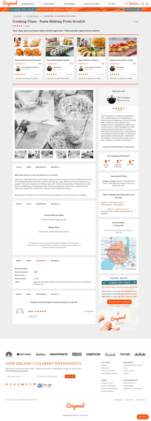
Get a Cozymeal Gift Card (119, 209)
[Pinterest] (26, 384)
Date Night (113, 202)
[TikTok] (14, 384)
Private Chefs (49, 3)
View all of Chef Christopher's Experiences (119, 147)
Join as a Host (128, 371)
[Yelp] (18, 384)
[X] (30, 384)
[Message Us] (127, 4)
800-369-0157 (135, 4)
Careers (126, 373)
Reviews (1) (55, 167)
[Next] (87, 119)
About (19, 167)
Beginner (104, 202)
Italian (121, 202)
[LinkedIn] (34, 384)
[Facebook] (11, 384)
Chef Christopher (123, 98)
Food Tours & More (91, 3)
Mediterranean (106, 205)
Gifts (113, 3)
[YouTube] (22, 384)
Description (41, 167)
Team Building (69, 3)
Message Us (132, 3)
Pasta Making (118, 205)
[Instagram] (7, 384)
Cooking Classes (27, 3)
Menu (28, 167)
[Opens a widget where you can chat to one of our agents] (143, 417)
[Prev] (21, 119)
